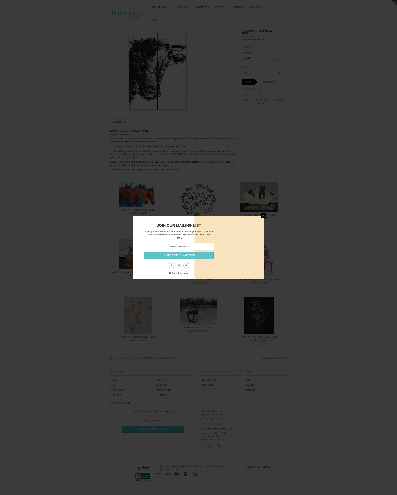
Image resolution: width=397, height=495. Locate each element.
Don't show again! (180, 273)
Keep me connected (180, 255)
